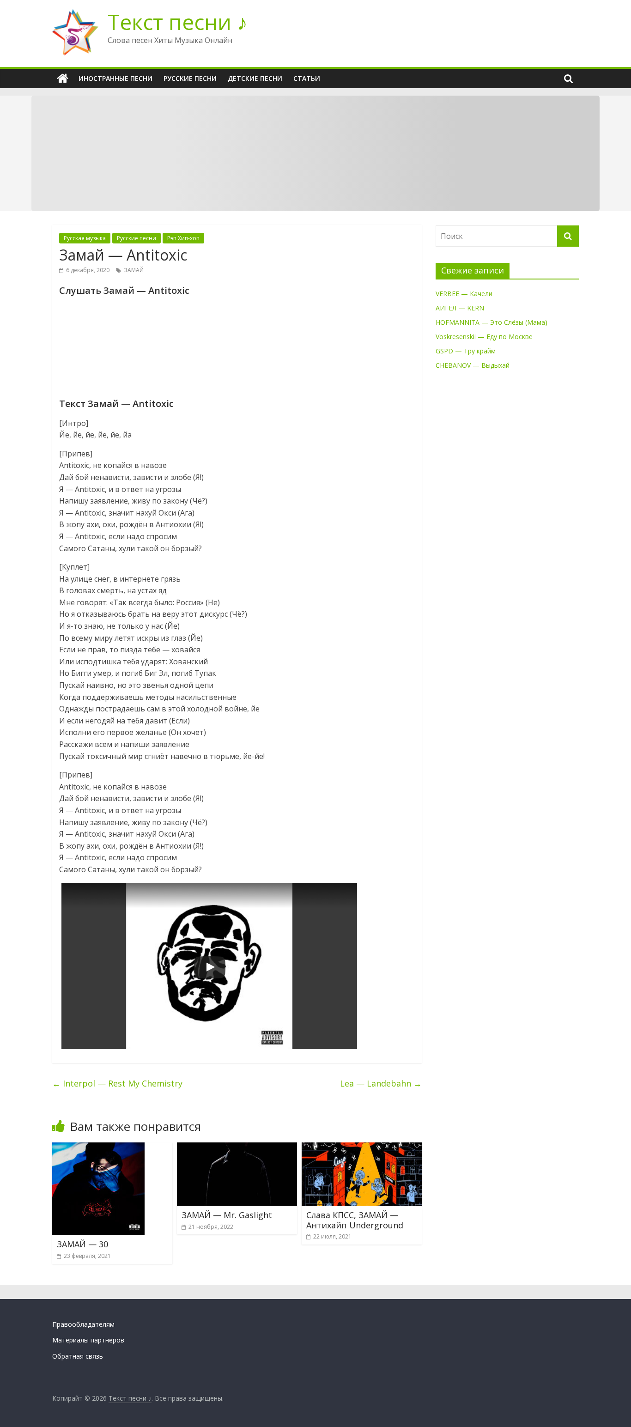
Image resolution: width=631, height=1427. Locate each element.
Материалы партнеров (88, 1340)
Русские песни (190, 78)
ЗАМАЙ (134, 270)
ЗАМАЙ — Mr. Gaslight (227, 1215)
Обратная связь (77, 1356)
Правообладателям (83, 1324)
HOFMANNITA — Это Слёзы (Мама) (491, 322)
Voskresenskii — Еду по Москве (484, 336)
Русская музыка (85, 238)
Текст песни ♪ (178, 21)
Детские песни (255, 78)
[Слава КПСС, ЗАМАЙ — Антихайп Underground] (362, 1148)
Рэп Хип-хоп (183, 238)
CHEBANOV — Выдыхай (473, 365)
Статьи (306, 78)
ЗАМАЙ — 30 (82, 1244)
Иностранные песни (115, 78)
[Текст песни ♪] (62, 78)
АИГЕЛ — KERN (460, 308)
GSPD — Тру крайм (466, 350)
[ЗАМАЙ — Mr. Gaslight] (237, 1148)
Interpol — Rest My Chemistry (117, 1083)
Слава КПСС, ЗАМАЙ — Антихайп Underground (354, 1220)
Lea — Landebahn (381, 1083)
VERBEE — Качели (464, 293)
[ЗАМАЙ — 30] (98, 1148)
